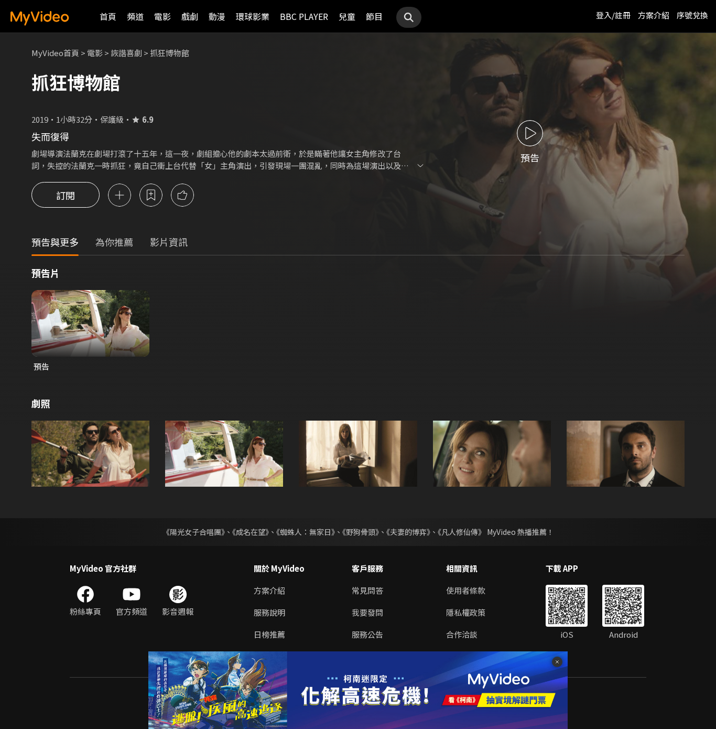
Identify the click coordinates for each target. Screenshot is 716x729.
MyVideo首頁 (55, 52)
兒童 (347, 16)
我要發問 (367, 612)
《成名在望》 (250, 532)
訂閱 (65, 195)
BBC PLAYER (304, 16)
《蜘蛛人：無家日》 (305, 532)
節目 (374, 16)
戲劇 (189, 16)
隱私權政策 (465, 612)
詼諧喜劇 (126, 52)
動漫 (217, 16)
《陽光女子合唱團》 (193, 532)
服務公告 (367, 634)
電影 (162, 16)
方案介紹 (653, 14)
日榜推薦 (269, 634)
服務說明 (269, 612)
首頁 (108, 16)
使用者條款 (465, 590)
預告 (41, 366)
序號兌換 (692, 14)
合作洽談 (462, 634)
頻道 (135, 16)
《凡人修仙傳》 (461, 532)
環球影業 (252, 16)
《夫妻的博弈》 (408, 532)
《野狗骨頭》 (360, 532)
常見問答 (367, 590)
